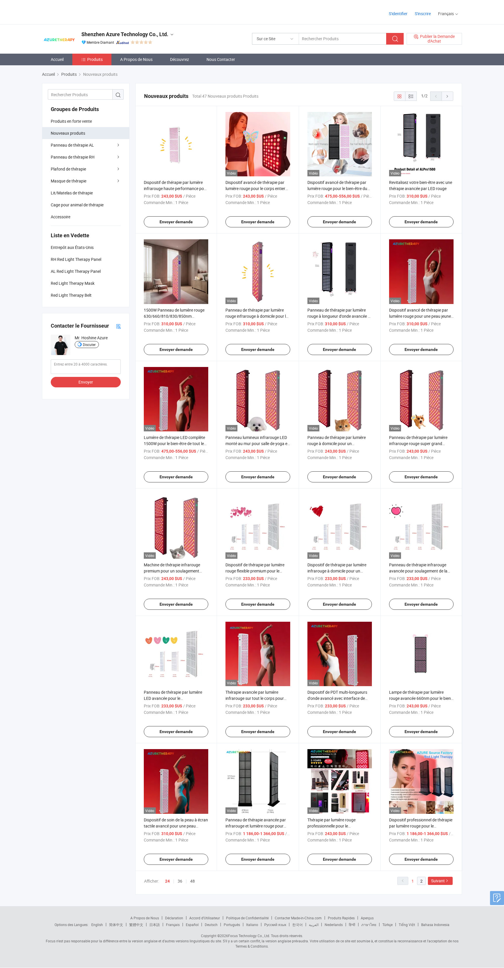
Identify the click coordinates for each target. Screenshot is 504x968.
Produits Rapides (341, 918)
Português (232, 924)
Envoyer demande (176, 221)
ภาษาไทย (368, 924)
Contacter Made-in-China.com (298, 918)
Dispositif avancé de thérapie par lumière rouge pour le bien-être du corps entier (337, 188)
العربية (313, 924)
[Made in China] (79, 11)
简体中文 (116, 924)
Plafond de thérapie (68, 169)
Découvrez (179, 59)
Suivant (438, 880)
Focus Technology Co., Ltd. (249, 935)
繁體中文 (136, 924)
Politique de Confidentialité (247, 918)
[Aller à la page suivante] (447, 96)
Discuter (89, 344)
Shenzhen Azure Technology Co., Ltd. (124, 34)
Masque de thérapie (68, 181)
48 (192, 881)
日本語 (154, 924)
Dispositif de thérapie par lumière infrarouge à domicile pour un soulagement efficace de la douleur (338, 571)
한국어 (297, 924)
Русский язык (275, 924)
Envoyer (85, 382)
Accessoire (60, 216)
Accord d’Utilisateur (204, 918)
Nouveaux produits (68, 133)
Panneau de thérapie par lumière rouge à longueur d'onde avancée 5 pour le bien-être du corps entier (338, 316)
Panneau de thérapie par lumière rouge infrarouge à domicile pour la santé (256, 316)
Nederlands (334, 924)
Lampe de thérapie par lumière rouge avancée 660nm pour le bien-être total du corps (420, 698)
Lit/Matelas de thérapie (72, 193)
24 (167, 881)
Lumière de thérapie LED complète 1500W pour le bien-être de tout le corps (174, 443)
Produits (95, 59)
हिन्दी (352, 924)
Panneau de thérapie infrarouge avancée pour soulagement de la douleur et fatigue (418, 571)
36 (180, 881)
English (97, 924)
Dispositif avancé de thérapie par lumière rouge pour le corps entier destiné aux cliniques (255, 188)
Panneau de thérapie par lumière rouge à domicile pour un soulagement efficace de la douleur (338, 443)
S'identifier (398, 13)
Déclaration (174, 918)
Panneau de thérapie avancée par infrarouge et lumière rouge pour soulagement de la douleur (255, 826)
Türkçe (387, 924)
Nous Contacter (220, 59)
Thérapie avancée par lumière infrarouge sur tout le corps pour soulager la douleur (254, 698)
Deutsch (211, 924)
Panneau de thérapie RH (72, 157)
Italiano (252, 924)
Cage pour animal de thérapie (77, 205)
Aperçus (367, 918)
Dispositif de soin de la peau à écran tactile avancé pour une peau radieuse (176, 826)
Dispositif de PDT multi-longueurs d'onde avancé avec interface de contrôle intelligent (337, 698)
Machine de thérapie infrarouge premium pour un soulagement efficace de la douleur (172, 571)
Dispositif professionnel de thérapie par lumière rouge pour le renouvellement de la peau (420, 826)
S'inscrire (423, 13)
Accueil (57, 59)
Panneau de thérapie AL (72, 145)
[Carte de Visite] (118, 326)
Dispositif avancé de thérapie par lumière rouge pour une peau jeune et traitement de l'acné (420, 316)
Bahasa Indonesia (435, 924)
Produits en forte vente (71, 121)
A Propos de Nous (136, 59)
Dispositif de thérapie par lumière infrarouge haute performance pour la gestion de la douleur (176, 188)
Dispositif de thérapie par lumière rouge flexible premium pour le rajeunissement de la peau (254, 571)
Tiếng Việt (407, 924)
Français (173, 924)
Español (192, 924)
